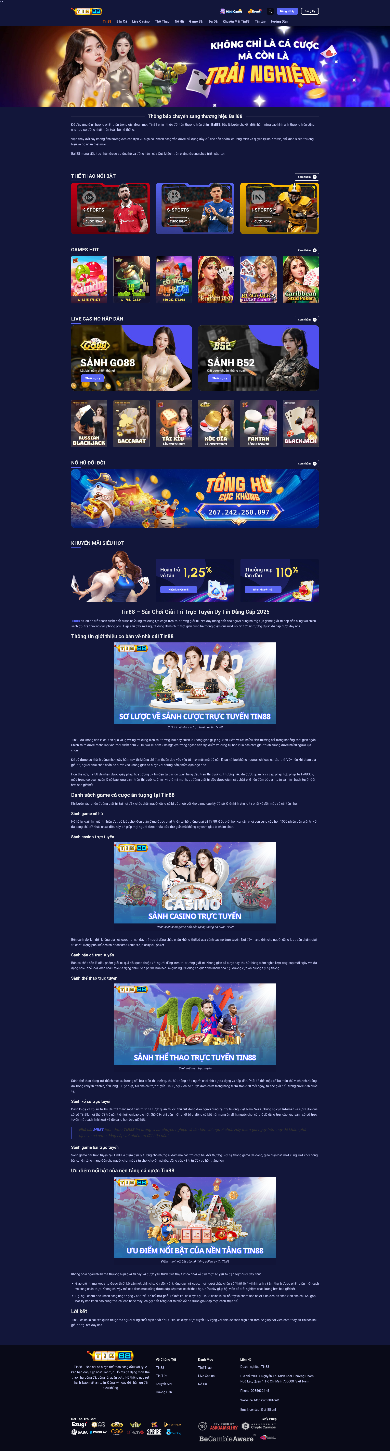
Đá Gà (213, 21)
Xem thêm (304, 177)
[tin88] (86, 11)
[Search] (270, 11)
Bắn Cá (121, 21)
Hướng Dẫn (279, 21)
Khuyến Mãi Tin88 (236, 21)
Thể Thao (162, 21)
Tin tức (260, 21)
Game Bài (196, 21)
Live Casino (141, 21)
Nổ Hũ (179, 21)
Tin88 (107, 21)
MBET (98, 1129)
